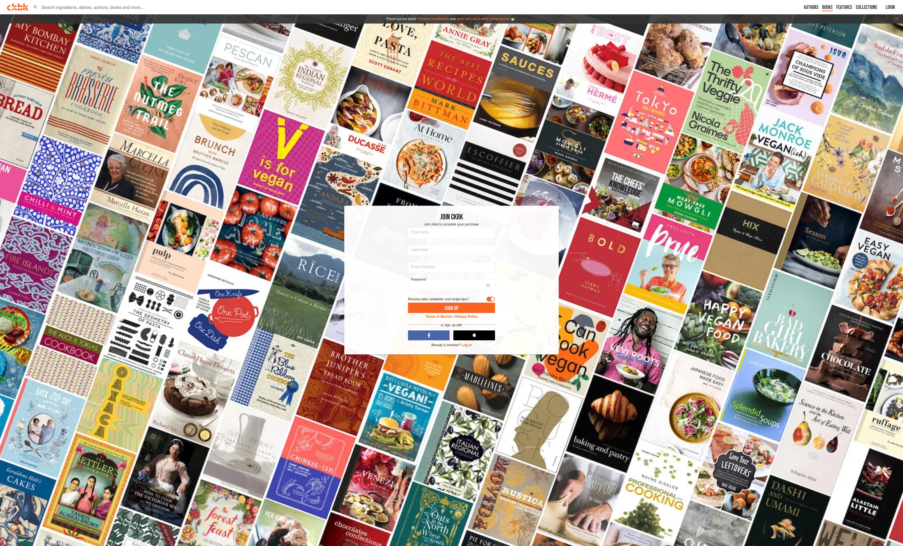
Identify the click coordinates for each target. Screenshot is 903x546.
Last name (419, 249)
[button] (35, 7)
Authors (811, 7)
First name (419, 232)
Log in (467, 345)
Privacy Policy (466, 316)
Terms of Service (439, 316)
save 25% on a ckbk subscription (483, 18)
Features (844, 7)
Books (827, 7)
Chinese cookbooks (433, 18)
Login (890, 7)
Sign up (451, 308)
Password (418, 279)
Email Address (423, 266)
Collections (866, 7)
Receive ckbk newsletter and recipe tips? (438, 299)
